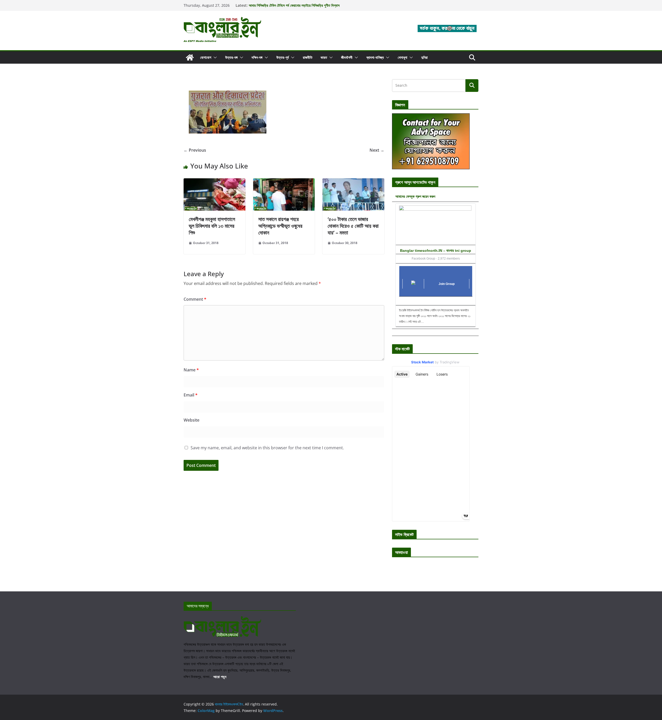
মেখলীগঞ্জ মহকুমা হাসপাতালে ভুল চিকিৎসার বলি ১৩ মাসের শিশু (212, 226)
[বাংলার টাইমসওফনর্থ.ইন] (190, 57)
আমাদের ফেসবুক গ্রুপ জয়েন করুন (415, 196)
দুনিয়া (424, 57)
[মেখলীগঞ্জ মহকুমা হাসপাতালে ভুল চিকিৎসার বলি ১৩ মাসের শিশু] (214, 182)
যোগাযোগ (205, 57)
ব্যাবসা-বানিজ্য (375, 57)
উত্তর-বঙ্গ (231, 57)
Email (191, 395)
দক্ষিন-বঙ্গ (257, 57)
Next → (377, 150)
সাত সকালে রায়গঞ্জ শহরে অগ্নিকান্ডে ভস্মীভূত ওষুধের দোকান (280, 226)
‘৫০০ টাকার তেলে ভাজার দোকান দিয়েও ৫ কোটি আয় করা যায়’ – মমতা (353, 226)
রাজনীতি (307, 57)
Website (191, 420)
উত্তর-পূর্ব (282, 57)
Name (191, 370)
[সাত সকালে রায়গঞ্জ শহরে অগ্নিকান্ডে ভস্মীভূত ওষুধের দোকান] (284, 182)
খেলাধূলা (402, 57)
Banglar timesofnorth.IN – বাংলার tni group (435, 250)
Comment (195, 299)
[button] (214, 57)
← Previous (195, 150)
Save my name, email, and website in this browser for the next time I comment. (267, 448)
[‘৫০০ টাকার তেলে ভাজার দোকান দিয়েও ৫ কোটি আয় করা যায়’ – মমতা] (353, 182)
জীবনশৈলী (346, 57)
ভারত (324, 57)
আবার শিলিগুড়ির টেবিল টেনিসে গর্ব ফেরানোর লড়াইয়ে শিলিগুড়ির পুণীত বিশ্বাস (294, 5)
